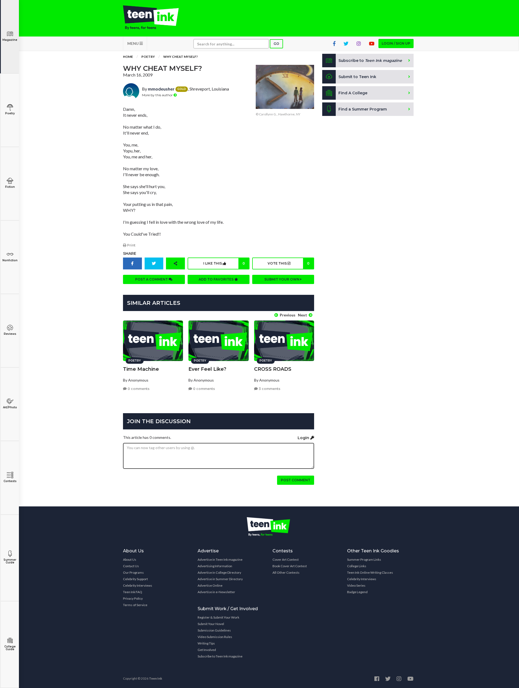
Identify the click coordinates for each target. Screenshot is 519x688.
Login (304, 437)
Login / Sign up (396, 43)
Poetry (10, 113)
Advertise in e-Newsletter (216, 592)
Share (129, 253)
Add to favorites (216, 279)
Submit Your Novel (211, 624)
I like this (224, 263)
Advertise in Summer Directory (220, 579)
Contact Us (131, 566)
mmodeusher (161, 88)
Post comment (295, 480)
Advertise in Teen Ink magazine (220, 559)
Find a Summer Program (362, 109)
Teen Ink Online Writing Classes (370, 572)
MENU (133, 43)
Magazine (9, 40)
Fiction (10, 187)
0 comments (138, 389)
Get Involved (207, 650)
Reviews (10, 334)
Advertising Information (215, 566)
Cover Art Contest (285, 559)
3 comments (269, 389)
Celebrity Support (135, 579)
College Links (356, 566)
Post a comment (152, 279)
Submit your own (282, 279)
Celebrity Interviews (137, 585)
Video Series (356, 585)
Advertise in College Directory (219, 572)
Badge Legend (357, 592)
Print (130, 245)
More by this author (158, 95)
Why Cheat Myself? (180, 57)
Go (276, 44)
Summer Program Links (364, 559)
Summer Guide (10, 561)
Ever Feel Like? (207, 369)
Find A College (352, 93)
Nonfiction (10, 260)
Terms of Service (135, 605)
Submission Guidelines (214, 630)
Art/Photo (10, 407)
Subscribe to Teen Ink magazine (220, 656)
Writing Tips (206, 643)
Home (128, 57)
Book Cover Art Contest (289, 566)
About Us (129, 559)
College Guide (10, 648)
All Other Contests (286, 572)
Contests (10, 481)
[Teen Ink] (156, 17)
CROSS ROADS (272, 369)
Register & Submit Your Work (218, 617)
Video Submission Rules (215, 637)
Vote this (288, 263)
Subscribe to (370, 60)
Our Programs (133, 572)
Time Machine (141, 369)
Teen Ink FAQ (132, 592)
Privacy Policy (133, 598)
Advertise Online (210, 585)
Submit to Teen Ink (357, 76)
